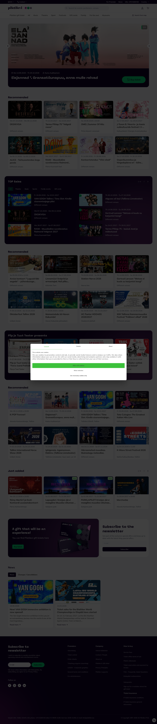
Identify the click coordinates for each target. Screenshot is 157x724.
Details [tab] (78, 346)
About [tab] (110, 346)
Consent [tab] (46, 346)
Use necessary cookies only (78, 376)
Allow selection (78, 370)
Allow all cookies (78, 365)
